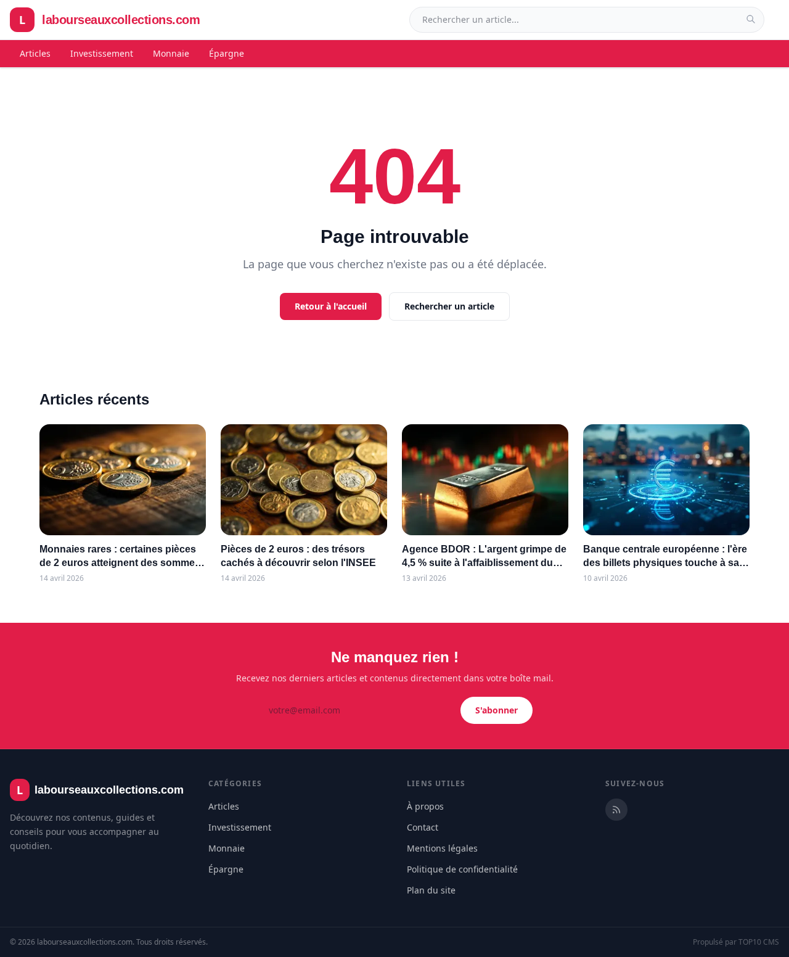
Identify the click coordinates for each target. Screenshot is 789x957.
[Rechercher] (751, 19)
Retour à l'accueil (331, 306)
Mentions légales (442, 848)
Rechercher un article (449, 306)
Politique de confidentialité (462, 869)
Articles (35, 53)
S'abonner (496, 710)
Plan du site (431, 890)
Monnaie (171, 53)
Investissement (101, 53)
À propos (425, 806)
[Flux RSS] (616, 810)
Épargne (226, 53)
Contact (422, 827)
